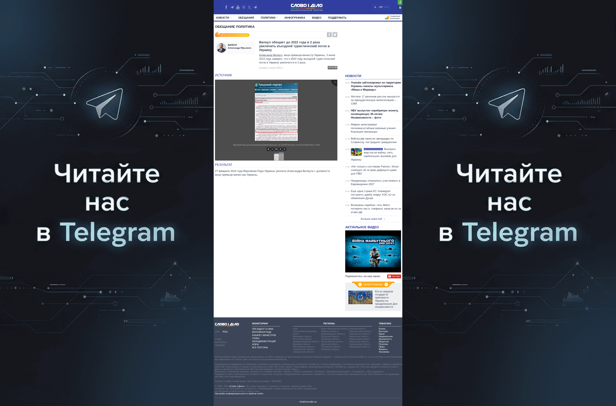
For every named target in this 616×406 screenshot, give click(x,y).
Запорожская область (303, 352)
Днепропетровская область (306, 341)
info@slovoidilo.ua (308, 402)
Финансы (383, 349)
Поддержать (337, 17)
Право (382, 346)
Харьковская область (359, 334)
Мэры (255, 344)
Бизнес (382, 328)
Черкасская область (359, 341)
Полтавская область (331, 346)
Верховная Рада (261, 332)
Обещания (246, 17)
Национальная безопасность (386, 337)
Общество (384, 341)
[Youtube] (238, 7)
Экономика (384, 352)
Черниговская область (360, 344)
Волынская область (302, 339)
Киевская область (329, 331)
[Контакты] (400, 7)
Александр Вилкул (270, 55)
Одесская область (330, 344)
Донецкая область (302, 344)
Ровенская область (330, 349)
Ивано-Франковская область (335, 328)
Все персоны (260, 347)
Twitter (335, 34)
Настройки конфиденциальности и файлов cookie (239, 393)
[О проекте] (400, 2)
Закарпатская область (304, 349)
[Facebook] (226, 7)
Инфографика (295, 17)
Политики (268, 17)
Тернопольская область (360, 331)
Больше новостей (371, 219)
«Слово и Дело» (237, 386)
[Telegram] (232, 7)
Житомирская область (304, 346)
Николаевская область (332, 341)
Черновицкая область (359, 346)
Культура (383, 331)
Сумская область (357, 328)
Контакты (221, 342)
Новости (222, 17)
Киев (295, 328)
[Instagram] (244, 7)
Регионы (329, 323)
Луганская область (330, 336)
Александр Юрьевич (239, 46)
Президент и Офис (263, 329)
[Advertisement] (373, 49)
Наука (382, 334)
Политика (383, 344)
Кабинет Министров (264, 335)
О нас (218, 339)
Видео (316, 17)
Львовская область (330, 339)
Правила (220, 345)
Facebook (329, 34)
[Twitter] (249, 7)
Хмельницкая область (359, 339)
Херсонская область (359, 336)
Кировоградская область (333, 334)
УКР (381, 7)
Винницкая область (302, 336)
